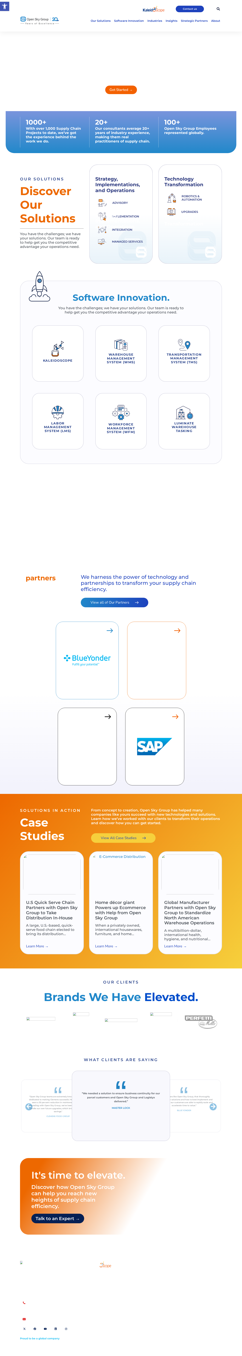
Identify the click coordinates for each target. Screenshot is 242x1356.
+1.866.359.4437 (37, 1306)
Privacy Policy (186, 1274)
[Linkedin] (55, 1328)
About (94, 1282)
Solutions (96, 1274)
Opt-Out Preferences (160, 1280)
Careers (95, 1290)
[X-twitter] (24, 1328)
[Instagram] (66, 1328)
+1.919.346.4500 (37, 1310)
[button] (4, 6)
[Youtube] (45, 1328)
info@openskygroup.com (44, 1319)
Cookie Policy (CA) (188, 1280)
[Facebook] (34, 1328)
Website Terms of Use (161, 1274)
